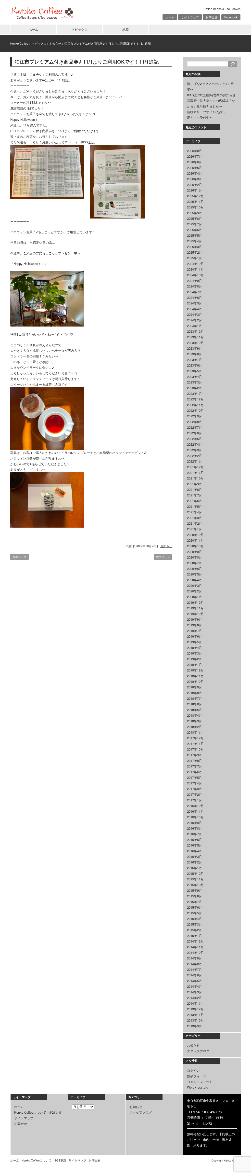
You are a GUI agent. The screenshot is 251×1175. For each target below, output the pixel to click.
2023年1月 (194, 393)
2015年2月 (194, 930)
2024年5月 (194, 303)
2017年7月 (194, 766)
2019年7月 (194, 630)
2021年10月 (195, 478)
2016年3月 (194, 856)
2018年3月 (194, 721)
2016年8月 (194, 828)
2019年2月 (194, 658)
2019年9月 (194, 619)
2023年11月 (195, 337)
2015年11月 (195, 879)
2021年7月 (194, 495)
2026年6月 (194, 162)
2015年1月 (194, 935)
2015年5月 (194, 913)
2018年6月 (194, 704)
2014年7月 (194, 969)
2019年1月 (194, 664)
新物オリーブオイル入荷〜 (206, 111)
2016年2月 (194, 862)
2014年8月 (194, 963)
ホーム (169, 17)
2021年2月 (194, 523)
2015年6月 (194, 907)
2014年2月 (194, 997)
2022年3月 (194, 450)
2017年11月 (195, 743)
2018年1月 (194, 732)
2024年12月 (195, 263)
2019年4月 (194, 647)
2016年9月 (194, 822)
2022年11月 (195, 404)
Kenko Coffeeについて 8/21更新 (38, 1112)
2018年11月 (195, 675)
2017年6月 (194, 771)
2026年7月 (194, 156)
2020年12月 (195, 534)
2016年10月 (195, 817)
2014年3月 (194, 992)
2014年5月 (194, 980)
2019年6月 (194, 636)
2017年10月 (195, 749)
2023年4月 (194, 376)
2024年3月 (194, 314)
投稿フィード (196, 1076)
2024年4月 (194, 308)
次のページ (163, 557)
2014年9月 (194, 958)
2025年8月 (194, 218)
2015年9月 (194, 890)
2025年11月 (195, 201)
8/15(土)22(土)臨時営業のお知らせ (211, 95)
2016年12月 (195, 805)
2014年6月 (194, 975)
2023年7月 (194, 359)
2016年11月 (195, 811)
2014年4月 (194, 986)
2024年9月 (194, 280)
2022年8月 (194, 421)
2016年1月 (194, 867)
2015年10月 (195, 884)
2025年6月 (194, 229)
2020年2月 (194, 591)
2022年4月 (194, 444)
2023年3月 (194, 382)
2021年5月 (194, 506)
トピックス (80, 29)
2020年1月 (194, 596)
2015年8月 (194, 896)
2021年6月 (194, 500)
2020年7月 (194, 562)
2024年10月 (195, 275)
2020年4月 (194, 579)
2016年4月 (194, 850)
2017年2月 (194, 794)
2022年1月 (194, 461)
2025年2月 (194, 252)
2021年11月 (195, 472)
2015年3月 (194, 924)
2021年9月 (194, 483)
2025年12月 (195, 195)
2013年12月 (195, 1009)
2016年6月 (194, 839)
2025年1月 (194, 258)
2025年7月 (194, 224)
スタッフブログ (198, 1051)
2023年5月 (194, 371)
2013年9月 (194, 1026)
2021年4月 (194, 512)
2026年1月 (194, 190)
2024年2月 (194, 320)
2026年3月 (194, 179)
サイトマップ (190, 17)
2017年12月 (195, 738)
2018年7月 (194, 698)
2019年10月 (195, 613)
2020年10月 (195, 546)
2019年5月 (194, 642)
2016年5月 (194, 845)
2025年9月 (194, 212)
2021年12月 (195, 467)
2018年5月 (194, 709)
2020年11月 (195, 540)
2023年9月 (194, 348)
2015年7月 (194, 901)
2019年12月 (195, 602)
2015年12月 (195, 873)
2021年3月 (194, 517)
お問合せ (211, 17)
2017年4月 (194, 783)
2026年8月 (194, 150)
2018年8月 (194, 692)
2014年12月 (195, 941)
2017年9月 (194, 754)
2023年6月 (194, 365)
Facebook (231, 17)
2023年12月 (195, 331)
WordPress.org (197, 1087)
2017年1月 (194, 800)
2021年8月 (194, 489)
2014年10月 (195, 952)
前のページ (19, 557)
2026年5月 (194, 167)
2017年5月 (194, 777)
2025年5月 (194, 235)
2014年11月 (195, 946)
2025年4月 (194, 241)
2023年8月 (194, 354)
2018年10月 (195, 681)
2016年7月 (194, 834)
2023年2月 (194, 387)
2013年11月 (195, 1014)
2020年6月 (194, 568)
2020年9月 (194, 551)
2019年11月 (195, 608)
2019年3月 (194, 653)
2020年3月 (194, 585)
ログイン (193, 1070)
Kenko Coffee (19, 43)
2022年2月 (194, 455)
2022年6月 (194, 433)
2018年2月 (194, 726)
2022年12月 (195, 399)
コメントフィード (200, 1081)
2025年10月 (195, 207)
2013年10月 (195, 1020)
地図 (125, 29)
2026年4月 (194, 173)
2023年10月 (195, 342)
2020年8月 (194, 557)
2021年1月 (194, 529)
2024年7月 (194, 291)
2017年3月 (194, 788)
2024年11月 (195, 269)
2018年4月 (194, 715)
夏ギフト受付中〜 (200, 117)
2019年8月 (194, 625)
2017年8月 (194, 760)
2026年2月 (194, 184)
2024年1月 (194, 325)
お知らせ (55, 43)
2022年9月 (194, 416)
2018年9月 (194, 687)
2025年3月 (194, 246)
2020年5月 (194, 574)
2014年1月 (194, 1003)
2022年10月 (195, 410)
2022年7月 (194, 427)
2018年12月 (195, 670)
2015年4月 (194, 918)
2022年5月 (194, 438)
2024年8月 (194, 286)
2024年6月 (194, 297)
